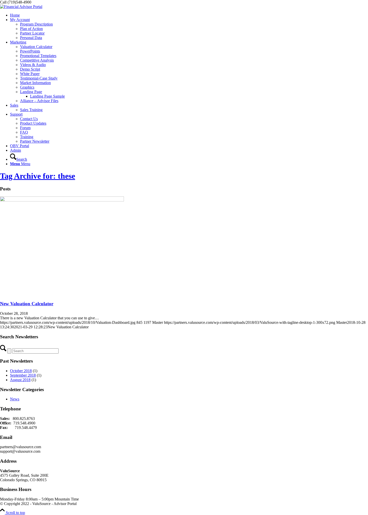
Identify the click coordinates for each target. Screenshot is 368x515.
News (14, 399)
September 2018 (23, 375)
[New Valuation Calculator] (62, 200)
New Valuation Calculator (26, 303)
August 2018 (20, 380)
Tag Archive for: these (37, 175)
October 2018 (21, 371)
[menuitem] (189, 15)
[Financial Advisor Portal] (21, 7)
